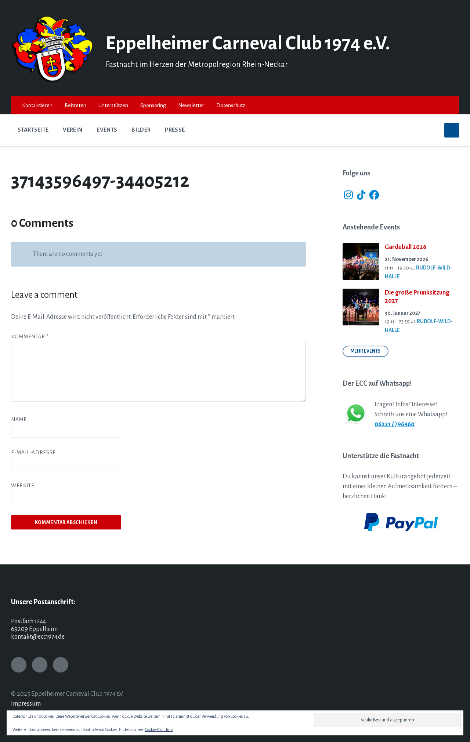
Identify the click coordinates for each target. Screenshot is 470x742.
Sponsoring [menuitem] (153, 105)
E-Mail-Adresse (33, 452)
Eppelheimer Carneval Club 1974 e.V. (248, 43)
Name (19, 419)
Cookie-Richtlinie (159, 729)
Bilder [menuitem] (141, 130)
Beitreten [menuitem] (75, 105)
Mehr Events (365, 351)
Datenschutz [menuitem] (230, 105)
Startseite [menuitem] (33, 130)
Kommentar (30, 336)
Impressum (26, 703)
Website (22, 485)
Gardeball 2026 (405, 247)
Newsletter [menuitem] (191, 105)
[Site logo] (53, 81)
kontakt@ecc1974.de (38, 637)
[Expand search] (451, 130)
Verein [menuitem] (72, 130)
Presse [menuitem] (175, 130)
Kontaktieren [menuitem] (37, 105)
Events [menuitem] (107, 130)
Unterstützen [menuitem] (113, 105)
